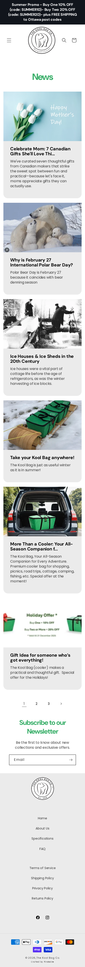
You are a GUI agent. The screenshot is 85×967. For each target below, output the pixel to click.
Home (42, 818)
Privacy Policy (42, 888)
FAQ (42, 849)
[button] (9, 40)
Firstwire (49, 961)
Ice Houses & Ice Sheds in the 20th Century (42, 359)
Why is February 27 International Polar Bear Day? (41, 262)
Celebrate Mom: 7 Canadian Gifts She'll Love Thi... (40, 151)
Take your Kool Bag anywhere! (42, 457)
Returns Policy (42, 898)
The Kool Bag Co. (48, 958)
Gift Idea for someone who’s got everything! (40, 658)
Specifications (42, 838)
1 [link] (24, 703)
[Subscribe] (71, 760)
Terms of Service (42, 868)
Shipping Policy (42, 878)
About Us (42, 828)
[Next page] (61, 704)
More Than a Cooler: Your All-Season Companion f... (41, 546)
